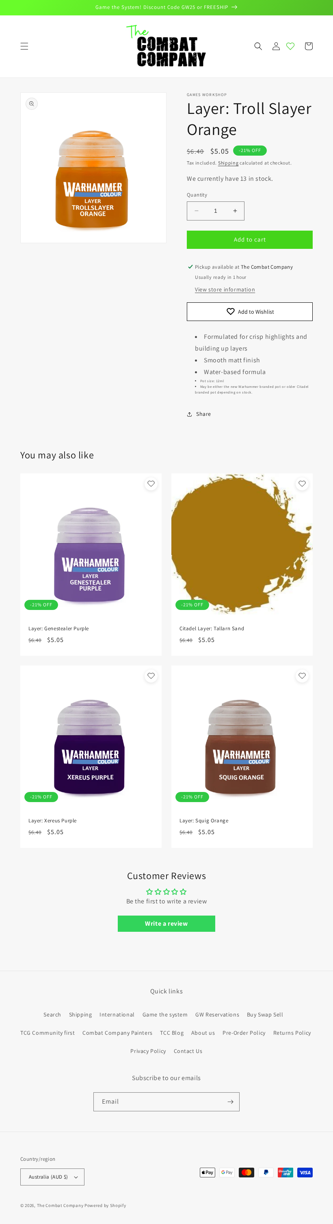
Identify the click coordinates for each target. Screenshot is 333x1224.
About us (203, 1032)
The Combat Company (60, 1205)
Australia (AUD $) (48, 1176)
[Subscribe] (230, 1101)
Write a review (166, 923)
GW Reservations (217, 1014)
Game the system (165, 1014)
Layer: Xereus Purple (52, 820)
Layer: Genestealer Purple (58, 628)
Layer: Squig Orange (203, 820)
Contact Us (188, 1051)
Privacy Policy (148, 1051)
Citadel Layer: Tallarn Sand (211, 628)
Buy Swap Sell (265, 1014)
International (117, 1014)
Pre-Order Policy (244, 1032)
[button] (24, 46)
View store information (225, 289)
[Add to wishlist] (151, 483)
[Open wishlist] (290, 46)
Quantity (197, 194)
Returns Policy (292, 1032)
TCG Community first (47, 1032)
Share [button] (203, 413)
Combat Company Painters (117, 1032)
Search (52, 1014)
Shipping (228, 163)
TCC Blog (172, 1032)
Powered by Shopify (105, 1205)
